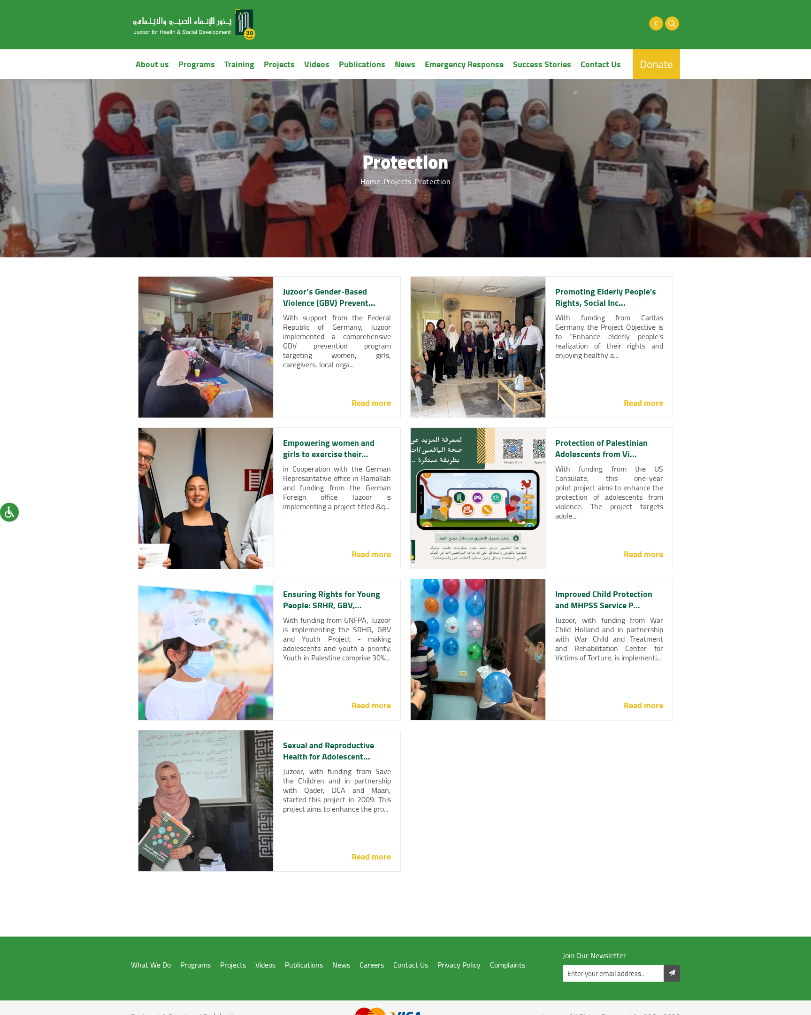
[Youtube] (624, 23)
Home (370, 181)
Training (239, 64)
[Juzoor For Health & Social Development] (194, 24)
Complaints (507, 965)
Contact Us (601, 64)
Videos (316, 64)
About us (152, 64)
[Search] (672, 23)
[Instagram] (640, 23)
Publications (362, 64)
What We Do (151, 965)
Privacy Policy (459, 965)
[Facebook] (592, 23)
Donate (656, 64)
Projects (279, 64)
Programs (196, 64)
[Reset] (9, 512)
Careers (372, 965)
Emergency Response (464, 64)
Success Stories (542, 64)
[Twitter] (608, 23)
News (405, 64)
